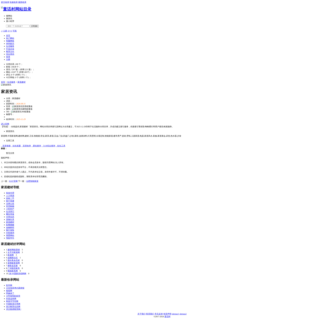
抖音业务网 (11, 299)
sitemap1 (175, 314)
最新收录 (22, 2)
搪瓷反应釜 (13, 266)
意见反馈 (159, 314)
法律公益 (10, 203)
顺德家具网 (13, 271)
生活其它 (10, 211)
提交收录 (5, 2)
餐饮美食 (10, 214)
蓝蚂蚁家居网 (14, 263)
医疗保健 (10, 201)
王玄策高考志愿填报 (15, 288)
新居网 (11, 255)
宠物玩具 (10, 219)
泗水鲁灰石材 (14, 260)
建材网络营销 (14, 250)
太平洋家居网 (14, 252)
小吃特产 (10, 209)
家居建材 (21, 82)
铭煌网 (9, 291)
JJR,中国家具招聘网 (17, 273)
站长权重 (16, 146)
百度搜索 (6, 146)
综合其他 (10, 54)
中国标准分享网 (13, 304)
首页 (8, 36)
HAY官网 (13, 181)
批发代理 (10, 193)
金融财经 (10, 227)
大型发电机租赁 (13, 296)
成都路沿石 (13, 258)
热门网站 (10, 38)
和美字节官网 (12, 301)
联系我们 (150, 314)
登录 (8, 57)
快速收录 (14, 2)
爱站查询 (36, 146)
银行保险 (10, 230)
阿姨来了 (10, 293)
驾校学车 (10, 238)
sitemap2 (183, 314)
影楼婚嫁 (10, 225)
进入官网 (5, 124)
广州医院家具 (14, 268)
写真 (15, 31)
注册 (8, 59)
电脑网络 (10, 41)
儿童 (5, 31)
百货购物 (10, 206)
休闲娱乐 (10, 43)
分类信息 (10, 217)
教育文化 (10, 51)
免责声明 (167, 314)
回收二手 (10, 198)
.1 (2, 31)
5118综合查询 (48, 146)
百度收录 (26, 146)
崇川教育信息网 (13, 306)
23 (9, 31)
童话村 (167, 316)
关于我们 (141, 314)
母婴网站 (10, 235)
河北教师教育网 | (13, 309)
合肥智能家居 (32, 181)
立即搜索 (34, 26)
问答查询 (10, 233)
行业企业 (10, 49)
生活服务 (10, 46)
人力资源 (10, 196)
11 (11, 31)
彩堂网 (9, 285)
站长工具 (60, 146)
